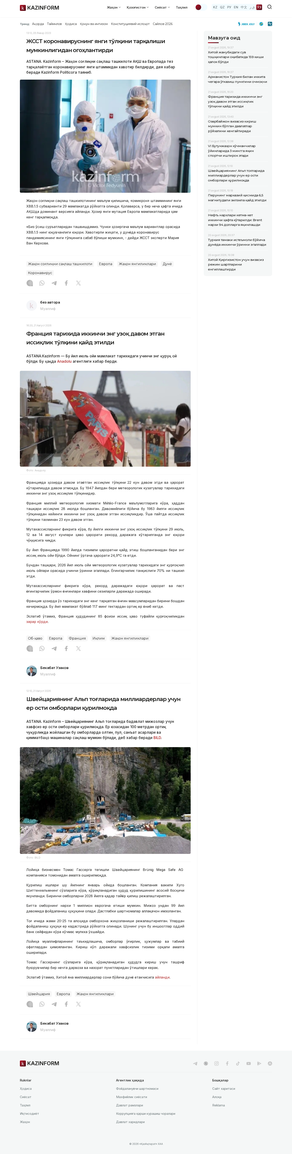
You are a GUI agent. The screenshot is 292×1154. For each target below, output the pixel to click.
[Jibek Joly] (247, 24)
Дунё (167, 264)
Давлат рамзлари (129, 1105)
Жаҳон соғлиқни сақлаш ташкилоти (60, 264)
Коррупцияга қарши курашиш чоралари (145, 1114)
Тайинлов (54, 24)
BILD (157, 738)
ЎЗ (259, 7)
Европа (105, 264)
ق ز (252, 7)
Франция (77, 638)
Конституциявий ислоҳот (130, 24)
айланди (162, 977)
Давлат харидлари (130, 1122)
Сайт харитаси (223, 1089)
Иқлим (99, 638)
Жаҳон (25, 1122)
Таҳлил (181, 7)
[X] (78, 283)
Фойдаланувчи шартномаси (137, 1089)
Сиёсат (25, 1097)
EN (236, 7)
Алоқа (216, 1097)
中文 (244, 7)
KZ (215, 7)
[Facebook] (66, 283)
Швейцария (39, 994)
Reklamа (218, 1105)
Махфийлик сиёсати (131, 1097)
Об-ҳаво (35, 638)
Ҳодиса (71, 24)
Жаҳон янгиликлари (137, 264)
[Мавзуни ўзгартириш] (201, 7)
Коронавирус (40, 273)
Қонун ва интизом (94, 24)
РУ (229, 7)
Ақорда (38, 24)
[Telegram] (54, 283)
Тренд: (25, 24)
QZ (222, 7)
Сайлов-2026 (163, 24)
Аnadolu (64, 361)
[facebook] (227, 1063)
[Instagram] (29, 283)
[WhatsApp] (41, 283)
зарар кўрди (37, 621)
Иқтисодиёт (29, 1114)
